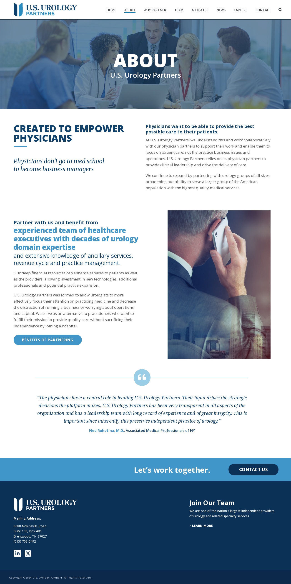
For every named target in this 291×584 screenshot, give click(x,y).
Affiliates (200, 10)
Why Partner (155, 10)
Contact (263, 10)
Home (111, 10)
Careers (240, 10)
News (221, 10)
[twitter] (28, 554)
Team (178, 10)
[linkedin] (17, 554)
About (129, 10)
